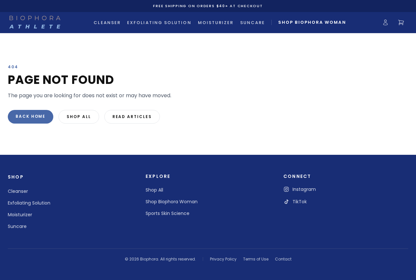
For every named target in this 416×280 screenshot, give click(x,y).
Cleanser (107, 23)
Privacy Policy (223, 259)
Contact (283, 259)
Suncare (252, 23)
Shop (16, 177)
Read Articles (132, 116)
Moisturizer (216, 23)
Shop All (79, 116)
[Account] (385, 22)
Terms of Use (255, 259)
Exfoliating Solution (159, 23)
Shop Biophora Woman (312, 22)
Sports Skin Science (167, 213)
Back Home (31, 116)
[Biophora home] (34, 22)
